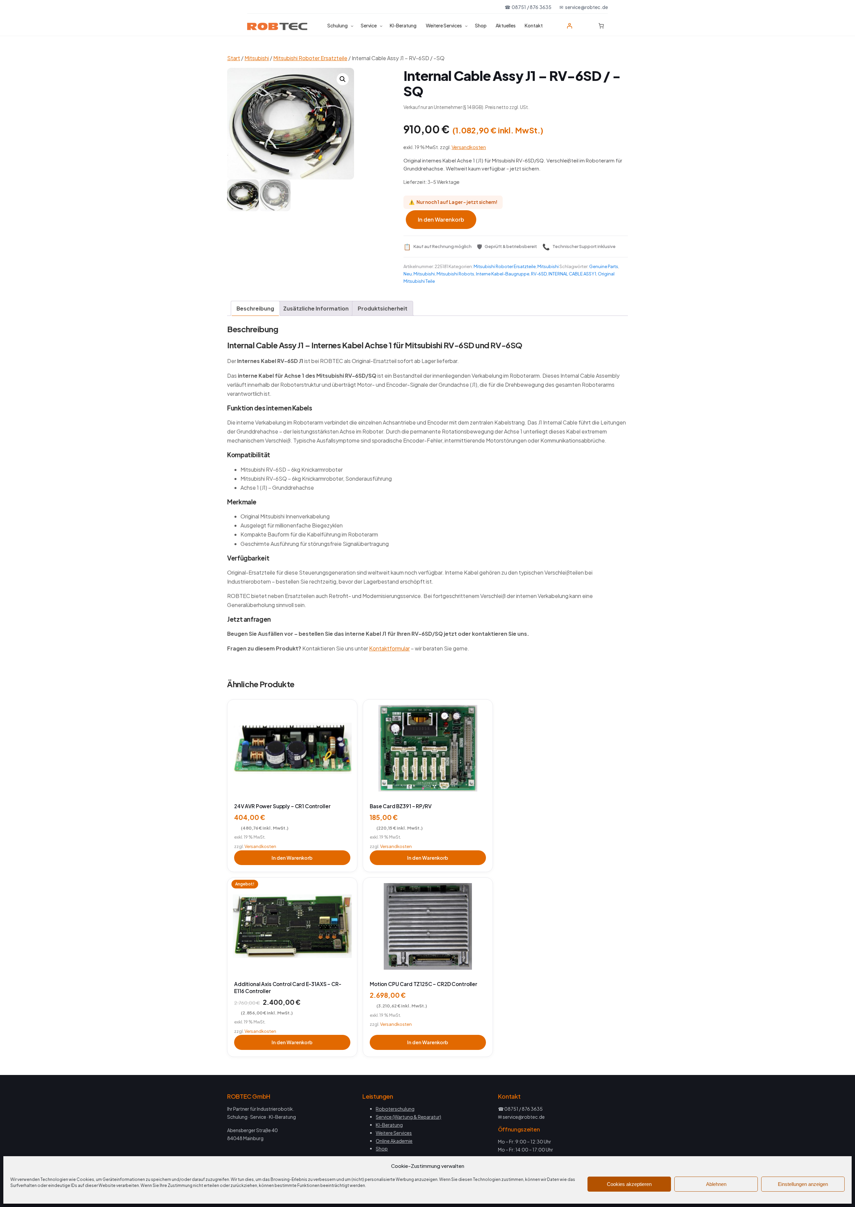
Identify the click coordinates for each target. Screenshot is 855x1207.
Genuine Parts (603, 266)
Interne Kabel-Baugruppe (502, 273)
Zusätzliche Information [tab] (316, 308)
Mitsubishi (256, 58)
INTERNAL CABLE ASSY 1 (572, 273)
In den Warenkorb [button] (292, 858)
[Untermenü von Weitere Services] (466, 25)
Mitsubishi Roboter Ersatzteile (310, 58)
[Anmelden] (569, 25)
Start (233, 58)
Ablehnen (716, 1184)
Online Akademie (394, 1141)
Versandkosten (469, 147)
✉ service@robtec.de (583, 7)
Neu (407, 273)
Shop (382, 1148)
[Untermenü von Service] (381, 25)
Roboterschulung (395, 1109)
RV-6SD (539, 273)
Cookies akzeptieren (629, 1184)
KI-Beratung (389, 1125)
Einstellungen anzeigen (803, 1184)
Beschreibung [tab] (255, 308)
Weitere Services (394, 1133)
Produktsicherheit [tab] (382, 308)
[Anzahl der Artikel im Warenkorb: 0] (601, 25)
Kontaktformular (389, 648)
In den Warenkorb (441, 219)
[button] (343, 79)
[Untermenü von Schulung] (352, 25)
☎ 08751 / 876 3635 (528, 7)
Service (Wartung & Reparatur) (408, 1117)
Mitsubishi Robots (455, 273)
